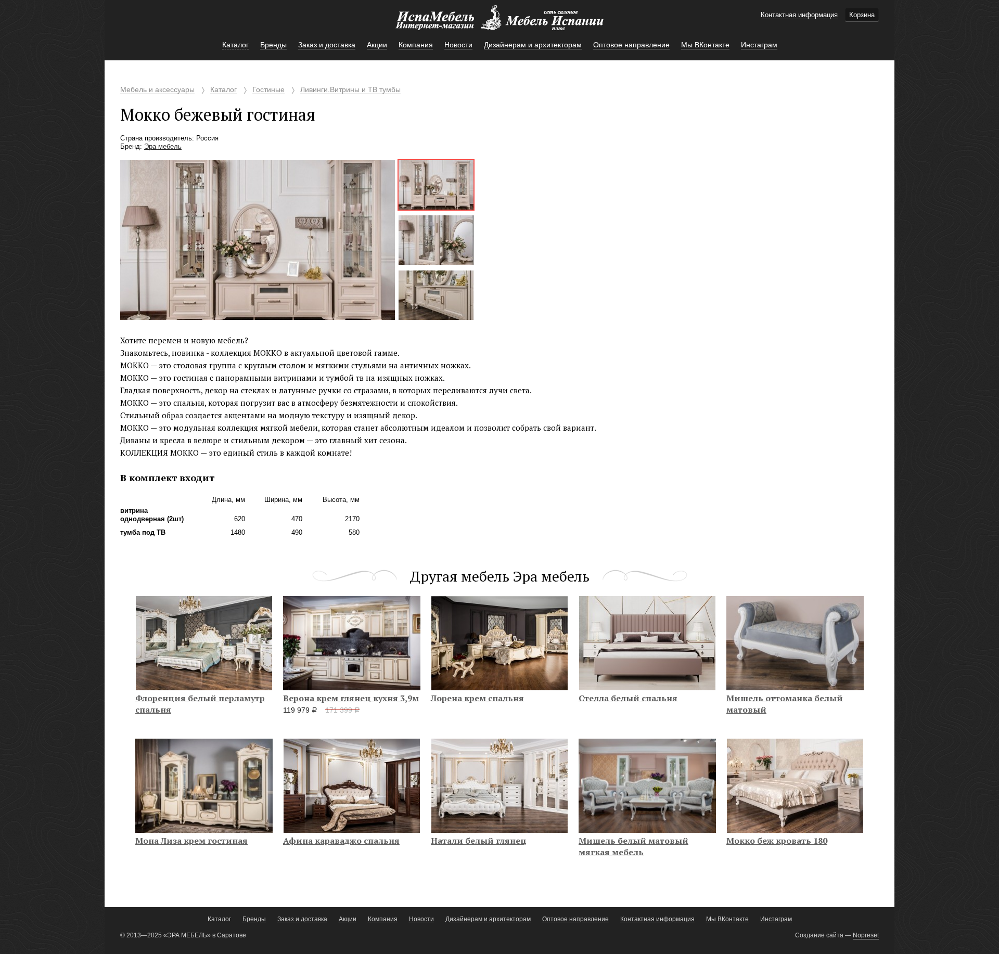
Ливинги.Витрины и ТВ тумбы (350, 89)
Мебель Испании (499, 23)
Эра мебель (163, 146)
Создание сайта (819, 935)
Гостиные (268, 89)
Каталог (223, 89)
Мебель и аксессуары (157, 89)
